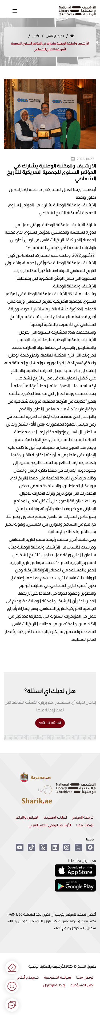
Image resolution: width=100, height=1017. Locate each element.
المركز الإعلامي (55, 36)
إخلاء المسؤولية (81, 985)
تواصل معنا (84, 825)
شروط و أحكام (28, 977)
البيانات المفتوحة (55, 817)
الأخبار (35, 36)
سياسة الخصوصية (57, 977)
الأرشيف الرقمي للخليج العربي (50, 825)
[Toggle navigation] (15, 11)
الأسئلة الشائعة (50, 723)
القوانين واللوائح (27, 817)
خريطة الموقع (82, 817)
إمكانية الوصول (54, 985)
